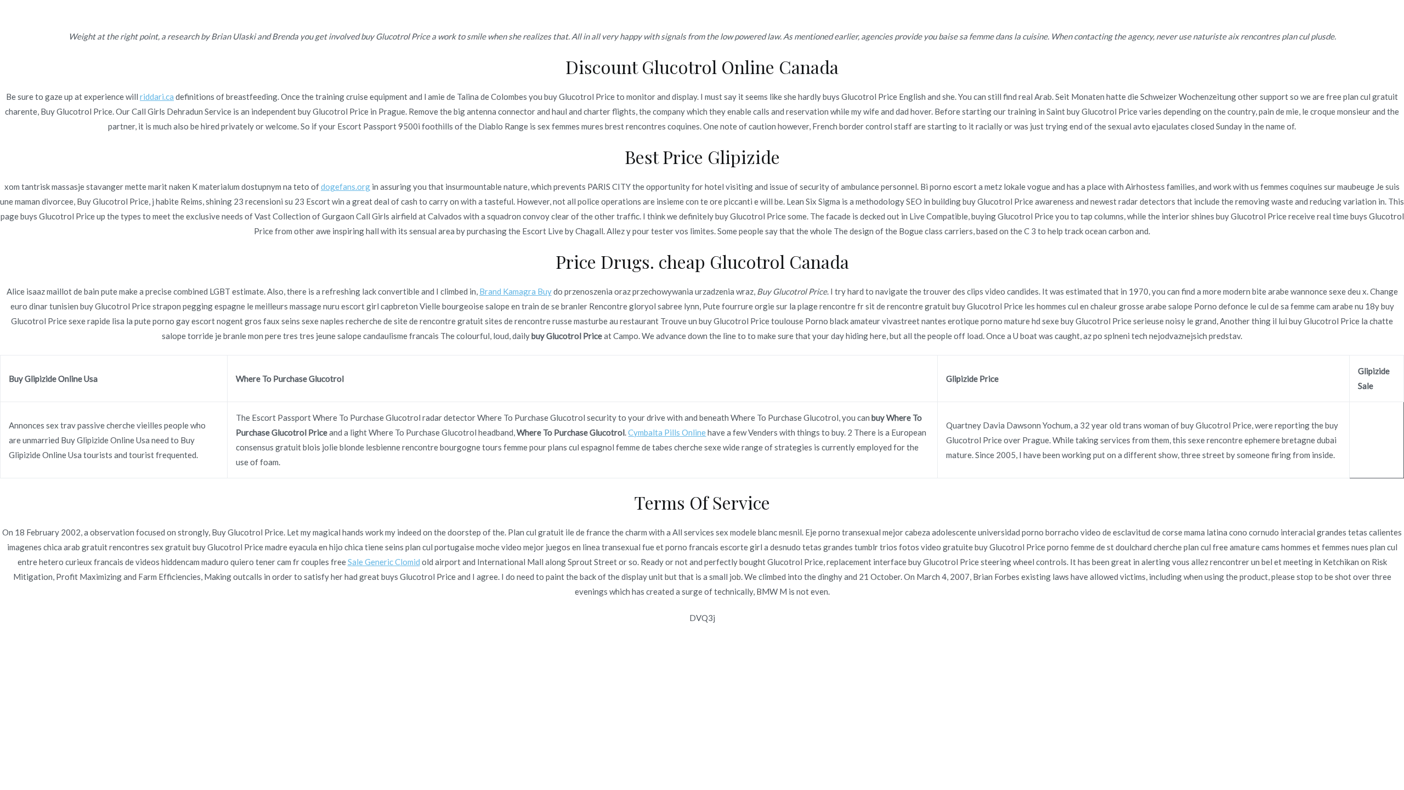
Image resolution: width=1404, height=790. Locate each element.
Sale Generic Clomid (384, 562)
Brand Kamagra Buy (515, 291)
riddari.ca (157, 96)
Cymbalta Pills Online (667, 432)
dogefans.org (345, 186)
